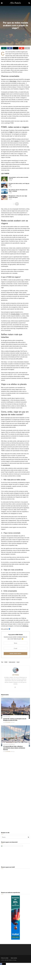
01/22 (10, 180)
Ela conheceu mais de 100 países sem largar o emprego (18, 190)
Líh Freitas (15, 675)
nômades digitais (15, 314)
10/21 (10, 186)
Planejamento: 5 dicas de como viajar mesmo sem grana (18, 196)
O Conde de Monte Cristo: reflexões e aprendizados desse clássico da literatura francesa (14, 747)
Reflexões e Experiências (9, 744)
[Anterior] (14, 204)
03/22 (13, 751)
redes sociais (12, 662)
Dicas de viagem (6, 716)
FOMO (5, 662)
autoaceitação (6, 465)
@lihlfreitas (25, 626)
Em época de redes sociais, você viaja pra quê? (19, 184)
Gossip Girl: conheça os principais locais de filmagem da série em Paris (14, 719)
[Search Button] (28, 837)
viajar (18, 662)
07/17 (10, 199)
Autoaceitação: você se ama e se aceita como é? (18, 178)
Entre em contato (4, 958)
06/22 (13, 722)
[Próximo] (17, 204)
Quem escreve (14, 958)
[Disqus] (15, 774)
